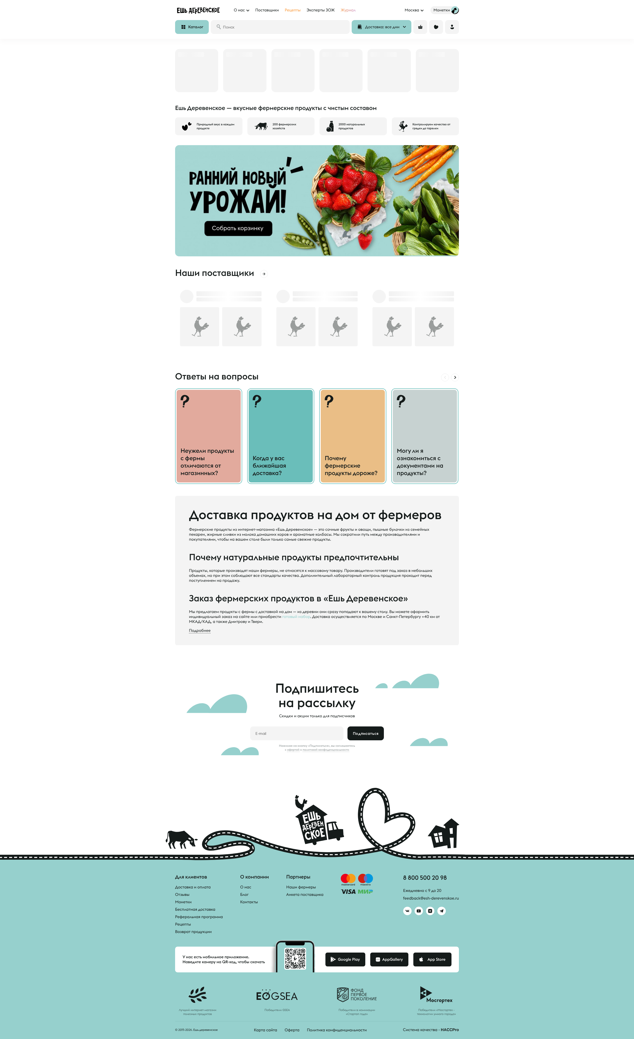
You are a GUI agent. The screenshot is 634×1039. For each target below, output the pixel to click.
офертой (293, 749)
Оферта (292, 1030)
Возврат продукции (193, 932)
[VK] (407, 911)
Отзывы (182, 894)
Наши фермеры (301, 887)
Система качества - (431, 1030)
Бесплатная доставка (195, 909)
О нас (245, 887)
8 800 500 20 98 (425, 877)
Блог (244, 894)
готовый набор (296, 616)
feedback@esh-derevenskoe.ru (431, 898)
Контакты (249, 902)
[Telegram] (441, 911)
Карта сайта (265, 1030)
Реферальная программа (199, 917)
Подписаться (365, 733)
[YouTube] (419, 911)
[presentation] (445, 377)
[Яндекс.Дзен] (430, 911)
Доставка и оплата (193, 887)
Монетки (183, 902)
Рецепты (183, 924)
